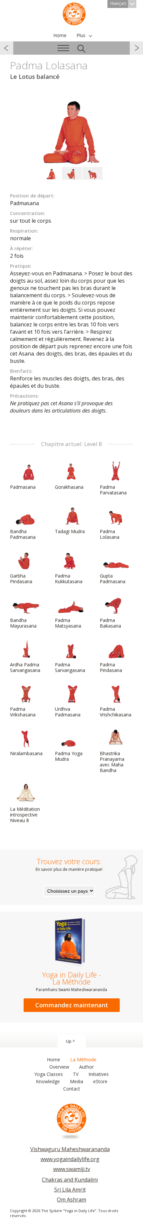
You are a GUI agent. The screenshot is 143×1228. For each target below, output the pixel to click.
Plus (80, 35)
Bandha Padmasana (23, 534)
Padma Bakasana (110, 623)
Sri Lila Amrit (70, 1189)
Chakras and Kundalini (70, 1179)
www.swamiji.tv (71, 1169)
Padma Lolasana (109, 534)
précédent (6, 48)
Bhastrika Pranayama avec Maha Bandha (112, 761)
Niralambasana (26, 753)
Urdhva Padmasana (67, 712)
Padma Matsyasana (68, 623)
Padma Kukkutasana (68, 579)
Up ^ (70, 1041)
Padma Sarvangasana (70, 667)
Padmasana (23, 487)
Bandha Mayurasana (23, 623)
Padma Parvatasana (113, 490)
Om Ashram (71, 1199)
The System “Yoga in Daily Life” (74, 13)
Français (118, 3)
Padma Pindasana (111, 667)
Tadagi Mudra (70, 531)
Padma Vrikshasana (23, 712)
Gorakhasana (69, 487)
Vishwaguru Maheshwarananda (70, 1149)
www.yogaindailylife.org (70, 1159)
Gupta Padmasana (112, 579)
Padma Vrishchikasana (115, 712)
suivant (136, 48)
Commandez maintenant (71, 1005)
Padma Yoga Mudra (68, 756)
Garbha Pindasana (21, 579)
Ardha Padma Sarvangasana (25, 667)
